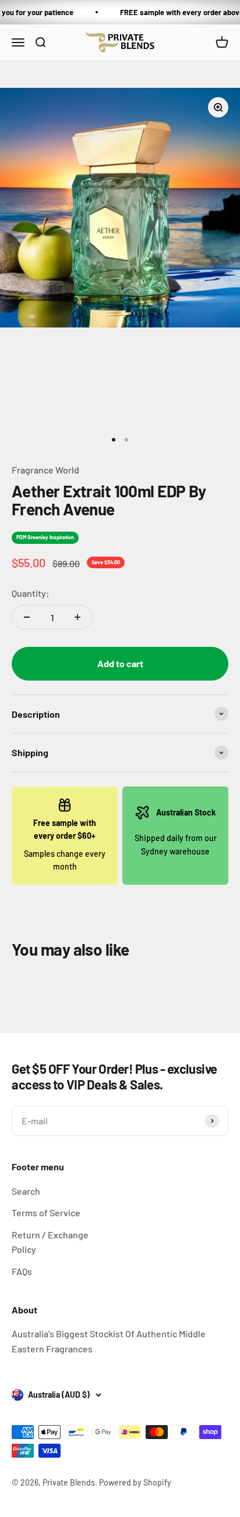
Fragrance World (45, 469)
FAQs (22, 1271)
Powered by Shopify (135, 1482)
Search (26, 1190)
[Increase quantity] (77, 617)
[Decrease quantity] (26, 617)
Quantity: (31, 593)
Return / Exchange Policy (50, 1242)
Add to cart (120, 663)
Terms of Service (46, 1212)
